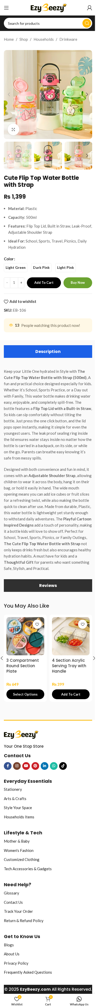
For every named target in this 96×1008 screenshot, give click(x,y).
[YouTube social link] (26, 766)
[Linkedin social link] (44, 766)
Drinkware (68, 39)
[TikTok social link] (63, 766)
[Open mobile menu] (6, 8)
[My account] (89, 8)
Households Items (19, 817)
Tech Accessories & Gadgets (28, 868)
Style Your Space (18, 807)
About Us (11, 953)
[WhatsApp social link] (54, 766)
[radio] (15, 267)
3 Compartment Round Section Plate (22, 666)
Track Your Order (18, 911)
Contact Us (13, 902)
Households (44, 39)
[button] (9, 94)
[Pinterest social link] (35, 766)
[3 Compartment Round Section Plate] (25, 636)
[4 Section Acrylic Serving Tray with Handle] (71, 636)
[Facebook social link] (8, 766)
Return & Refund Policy (24, 920)
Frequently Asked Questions (28, 972)
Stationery (13, 789)
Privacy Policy (16, 963)
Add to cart (44, 282)
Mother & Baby (17, 841)
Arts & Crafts (15, 798)
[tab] (48, 351)
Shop (23, 39)
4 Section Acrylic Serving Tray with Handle (69, 666)
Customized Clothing (21, 859)
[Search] (86, 23)
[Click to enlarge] (13, 129)
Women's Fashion (19, 850)
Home (9, 39)
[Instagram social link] (17, 766)
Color (9, 258)
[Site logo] (48, 7)
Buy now (78, 282)
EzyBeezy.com (35, 989)
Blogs (9, 944)
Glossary (11, 893)
